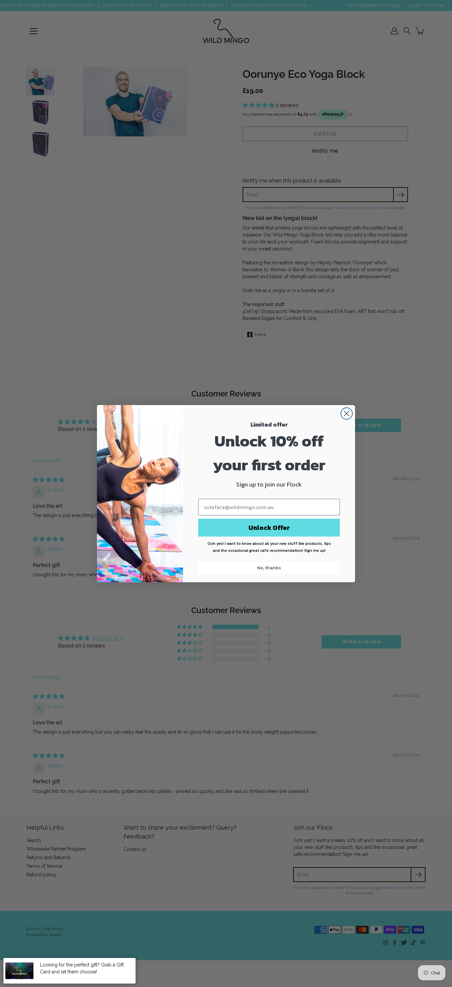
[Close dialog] (346, 413)
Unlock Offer (269, 528)
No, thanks (269, 567)
